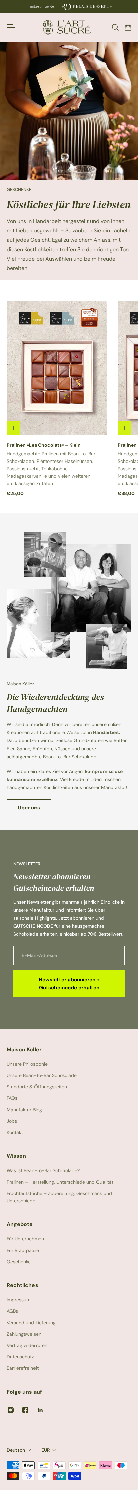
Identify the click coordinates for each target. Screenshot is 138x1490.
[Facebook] (25, 1410)
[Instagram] (10, 1410)
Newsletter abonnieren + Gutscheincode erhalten (69, 983)
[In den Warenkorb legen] (13, 428)
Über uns (29, 807)
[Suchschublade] (115, 27)
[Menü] (10, 27)
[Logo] (69, 27)
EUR (45, 1450)
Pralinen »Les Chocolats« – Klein (44, 445)
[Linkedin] (40, 1410)
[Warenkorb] (127, 27)
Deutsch (16, 1450)
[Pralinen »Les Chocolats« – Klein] (57, 368)
